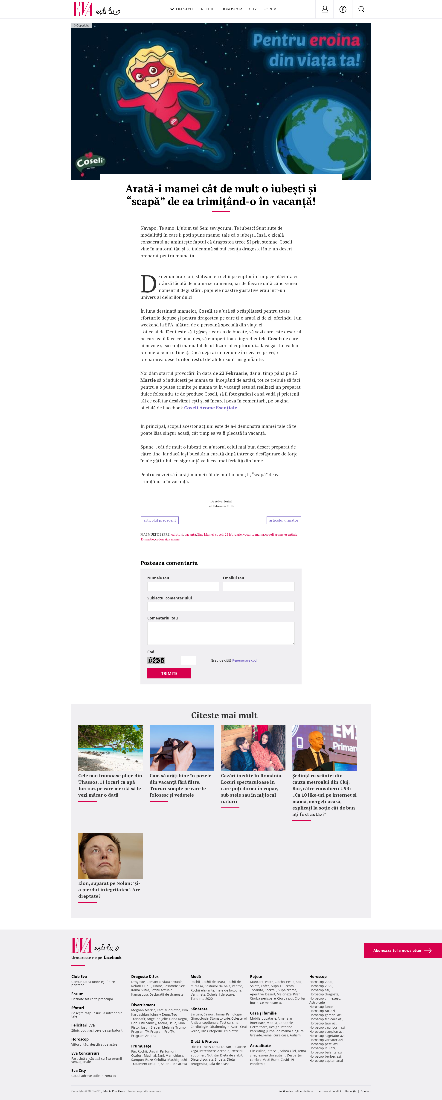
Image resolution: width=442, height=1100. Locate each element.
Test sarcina (229, 1022)
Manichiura (174, 1055)
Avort (235, 1026)
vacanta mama (253, 534)
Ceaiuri (209, 1014)
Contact (366, 1091)
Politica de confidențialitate (296, 1091)
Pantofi (237, 986)
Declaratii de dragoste (166, 994)
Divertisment (143, 1004)
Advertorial (223, 501)
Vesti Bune (271, 1059)
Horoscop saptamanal (326, 1060)
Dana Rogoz (178, 1019)
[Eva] (85, 5)
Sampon (137, 1059)
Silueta (220, 1059)
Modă (196, 976)
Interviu (273, 1051)
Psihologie (234, 1014)
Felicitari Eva (83, 1025)
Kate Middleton (168, 1010)
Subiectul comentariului (169, 598)
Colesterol (239, 1018)
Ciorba (280, 982)
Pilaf (296, 994)
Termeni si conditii (329, 1091)
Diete (195, 1046)
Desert (270, 994)
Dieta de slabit (231, 1055)
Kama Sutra (140, 990)
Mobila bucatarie (263, 1018)
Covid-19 (287, 1059)
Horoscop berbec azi (325, 1056)
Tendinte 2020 (202, 998)
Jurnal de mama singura (285, 1031)
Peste (290, 982)
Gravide (256, 1035)
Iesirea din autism (271, 1055)
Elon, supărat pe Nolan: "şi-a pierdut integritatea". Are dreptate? (109, 889)
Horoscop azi (319, 990)
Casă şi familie (263, 1013)
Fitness (205, 1046)
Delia (172, 1023)
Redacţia (350, 1091)
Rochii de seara (213, 982)
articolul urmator (283, 520)
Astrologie (317, 1002)
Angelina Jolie (157, 1019)
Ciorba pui (285, 998)
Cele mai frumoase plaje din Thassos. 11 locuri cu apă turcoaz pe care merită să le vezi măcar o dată (110, 785)
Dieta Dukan (221, 1046)
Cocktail (270, 990)
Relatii (136, 986)
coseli (219, 534)
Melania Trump (174, 1027)
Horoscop (231, 9)
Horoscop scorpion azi (326, 1031)
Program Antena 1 (145, 1035)
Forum (270, 9)
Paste (269, 982)
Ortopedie (215, 1031)
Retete (208, 9)
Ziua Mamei (205, 534)
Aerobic (223, 1051)
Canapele (286, 1023)
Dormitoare (259, 1027)
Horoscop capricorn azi (327, 1027)
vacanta (190, 534)
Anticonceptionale (204, 1022)
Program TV (140, 1031)
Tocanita (256, 990)
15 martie (147, 539)
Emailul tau (233, 578)
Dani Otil (138, 1023)
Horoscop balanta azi (325, 1052)
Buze (149, 1059)
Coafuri (136, 1055)
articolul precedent (160, 520)
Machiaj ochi (177, 1059)
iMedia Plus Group (114, 1091)
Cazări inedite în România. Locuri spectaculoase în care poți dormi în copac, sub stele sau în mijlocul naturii (251, 788)
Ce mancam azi (271, 1002)
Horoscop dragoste (323, 994)
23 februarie (233, 534)
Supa (275, 986)
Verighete (198, 994)
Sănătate (199, 1009)
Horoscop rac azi (322, 1011)
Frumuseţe (141, 1046)
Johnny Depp (160, 1014)
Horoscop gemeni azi (325, 1015)
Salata (254, 986)
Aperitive (257, 994)
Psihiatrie (231, 1031)
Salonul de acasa (174, 1064)
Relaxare (239, 1046)
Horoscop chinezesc (324, 998)
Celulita (160, 1059)
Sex (182, 986)
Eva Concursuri (85, 1053)
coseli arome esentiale (281, 534)
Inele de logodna (228, 990)
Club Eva (79, 976)
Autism (295, 1035)
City (253, 9)
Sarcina (196, 1014)
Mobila (272, 1023)
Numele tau (158, 578)
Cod (150, 651)
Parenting (257, 1031)
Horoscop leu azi (322, 1048)
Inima (220, 1014)
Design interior (280, 1027)
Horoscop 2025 (320, 986)
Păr (133, 1051)
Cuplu (146, 986)
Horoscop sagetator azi (327, 1035)
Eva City (78, 1070)
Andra (162, 1023)
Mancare (257, 982)
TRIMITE (169, 673)
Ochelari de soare (220, 994)
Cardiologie (199, 1026)
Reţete (256, 976)
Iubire (157, 986)
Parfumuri (168, 1051)
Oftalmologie (219, 1026)
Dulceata (287, 986)
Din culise (257, 1051)
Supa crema (287, 990)
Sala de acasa (219, 1064)
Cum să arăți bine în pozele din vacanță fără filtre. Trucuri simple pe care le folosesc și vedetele (180, 785)
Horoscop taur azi (323, 1023)
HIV (203, 1031)
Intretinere (207, 1051)
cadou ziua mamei (167, 539)
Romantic (153, 982)
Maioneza (284, 994)
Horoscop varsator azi (326, 1040)
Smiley (151, 1023)
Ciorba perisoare (263, 998)
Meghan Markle (143, 1010)
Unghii (153, 1051)
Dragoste (138, 982)
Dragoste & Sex (145, 976)
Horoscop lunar (321, 1006)
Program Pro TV (162, 1031)
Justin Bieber (151, 1027)
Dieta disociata (202, 1059)
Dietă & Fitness (204, 1041)
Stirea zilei (288, 1051)
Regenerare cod (244, 660)
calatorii (177, 534)
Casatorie (170, 986)
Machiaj (150, 1055)
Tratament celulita (145, 1064)
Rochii (142, 1051)
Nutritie (213, 1055)
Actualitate (260, 1045)
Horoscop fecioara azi (326, 1019)
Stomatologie (220, 1018)
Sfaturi (77, 1007)
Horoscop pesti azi (323, 1044)
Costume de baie (217, 986)
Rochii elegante (202, 990)
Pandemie (257, 1064)
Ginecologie (200, 1018)
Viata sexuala (172, 982)
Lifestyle (185, 9)
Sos (298, 982)
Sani (160, 1055)
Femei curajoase (275, 1035)
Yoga (194, 1051)
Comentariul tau (162, 618)
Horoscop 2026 (320, 982)
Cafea (265, 986)
